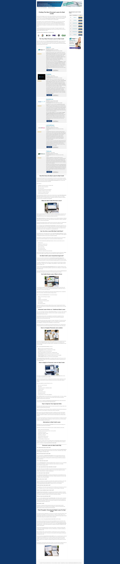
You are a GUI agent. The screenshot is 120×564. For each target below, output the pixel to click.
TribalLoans (48, 151)
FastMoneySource (74, 31)
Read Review (55, 70)
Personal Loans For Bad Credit (42, 7)
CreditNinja (48, 74)
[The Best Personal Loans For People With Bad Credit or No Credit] (59, 6)
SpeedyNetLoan (49, 99)
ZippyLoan (48, 47)
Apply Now (49, 70)
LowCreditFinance (50, 125)
